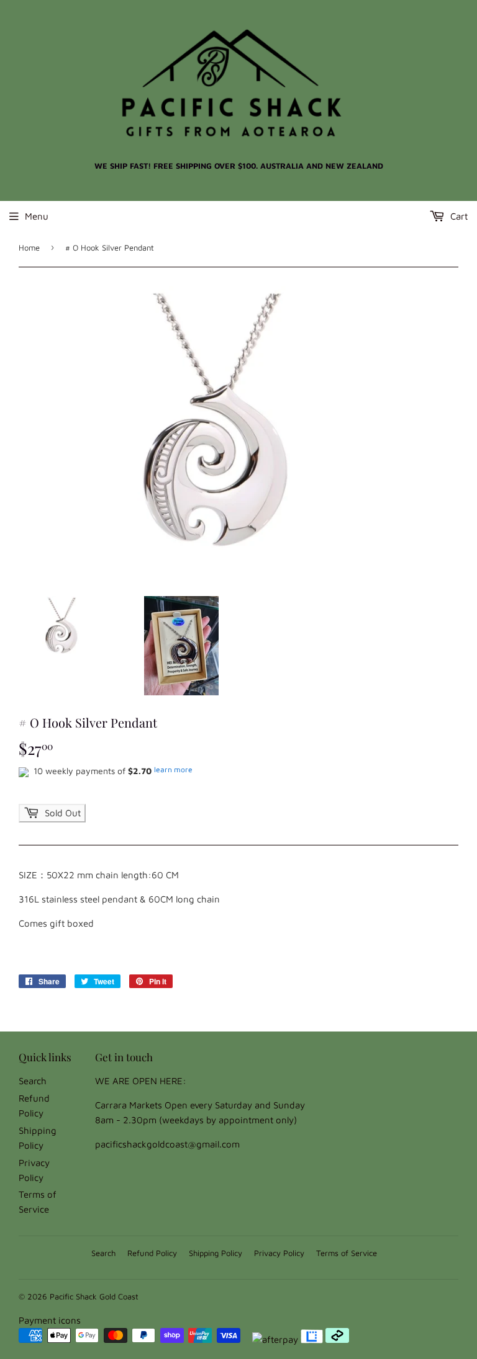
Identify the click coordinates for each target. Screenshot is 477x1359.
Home (29, 247)
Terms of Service (346, 1253)
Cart (458, 216)
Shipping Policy (215, 1253)
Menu (36, 216)
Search (33, 1081)
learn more (173, 769)
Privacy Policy (279, 1253)
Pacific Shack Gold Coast (94, 1296)
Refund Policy (152, 1253)
